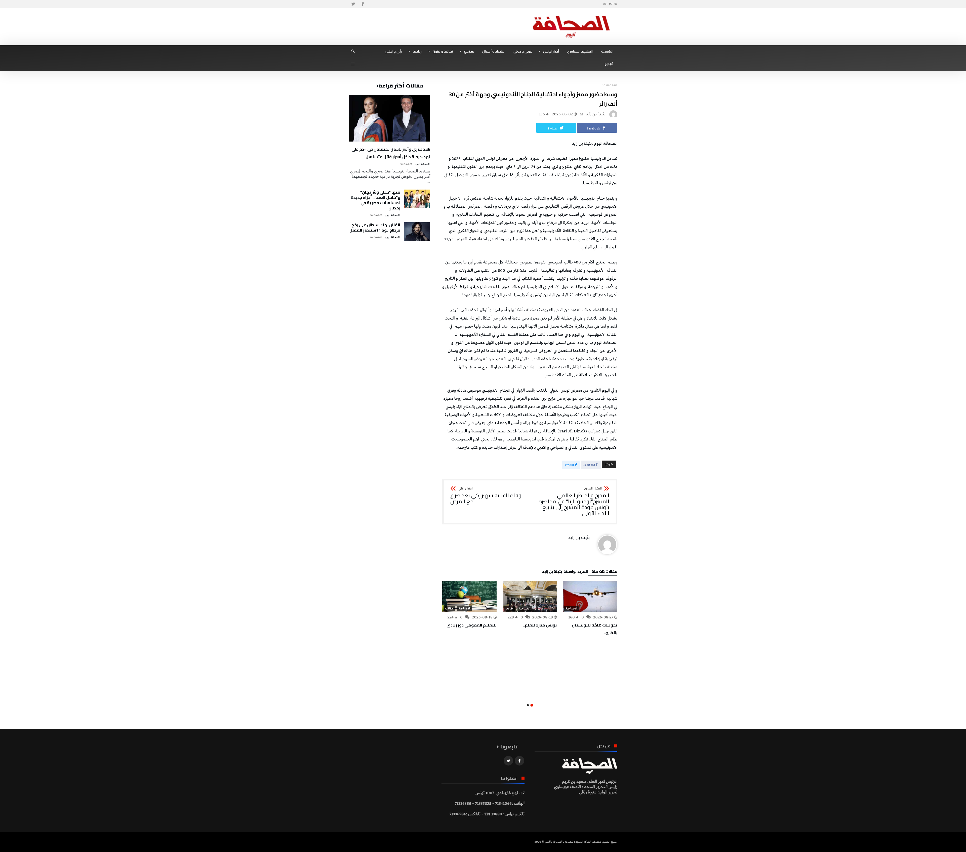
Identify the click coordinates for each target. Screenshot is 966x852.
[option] (590, 608)
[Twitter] (353, 4)
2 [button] (528, 705)
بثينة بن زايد (596, 114)
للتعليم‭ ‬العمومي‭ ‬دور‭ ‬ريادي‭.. (471, 625)
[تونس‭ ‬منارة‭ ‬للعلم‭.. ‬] (530, 596)
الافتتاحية (571, 608)
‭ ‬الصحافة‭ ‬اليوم (422, 164)
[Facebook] (362, 4)
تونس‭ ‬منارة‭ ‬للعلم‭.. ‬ (539, 625)
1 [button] (531, 705)
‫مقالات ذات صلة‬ (604, 572)
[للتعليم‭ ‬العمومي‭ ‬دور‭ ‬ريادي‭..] (469, 596)
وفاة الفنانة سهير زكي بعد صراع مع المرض (485, 495)
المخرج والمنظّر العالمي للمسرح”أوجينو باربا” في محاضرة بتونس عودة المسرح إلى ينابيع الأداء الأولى (574, 501)
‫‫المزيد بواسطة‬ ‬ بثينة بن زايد (565, 572)
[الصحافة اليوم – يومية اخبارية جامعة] (571, 15)
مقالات (509, 608)
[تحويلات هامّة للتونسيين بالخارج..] (590, 596)
